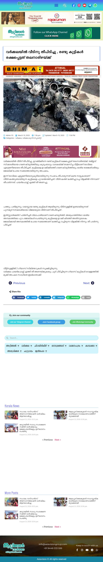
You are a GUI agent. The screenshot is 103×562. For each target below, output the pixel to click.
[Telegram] (92, 550)
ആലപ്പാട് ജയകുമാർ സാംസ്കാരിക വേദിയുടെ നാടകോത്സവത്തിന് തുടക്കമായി (83, 413)
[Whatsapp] (97, 550)
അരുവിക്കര (13, 351)
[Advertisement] (51, 195)
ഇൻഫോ (39, 351)
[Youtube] (87, 550)
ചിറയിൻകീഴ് (40, 345)
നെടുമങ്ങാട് (58, 345)
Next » (58, 439)
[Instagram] (82, 550)
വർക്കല (18, 138)
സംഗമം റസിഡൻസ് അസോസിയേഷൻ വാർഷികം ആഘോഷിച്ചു (32, 413)
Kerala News (12, 406)
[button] (56, 5)
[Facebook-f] (77, 550)
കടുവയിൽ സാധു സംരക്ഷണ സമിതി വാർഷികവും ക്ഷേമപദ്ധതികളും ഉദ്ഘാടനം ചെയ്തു (32, 427)
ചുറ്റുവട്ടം (28, 351)
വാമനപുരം (74, 345)
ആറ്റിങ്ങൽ (11, 345)
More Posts (11, 493)
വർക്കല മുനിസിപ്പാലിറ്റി (31, 138)
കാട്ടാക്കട (89, 345)
